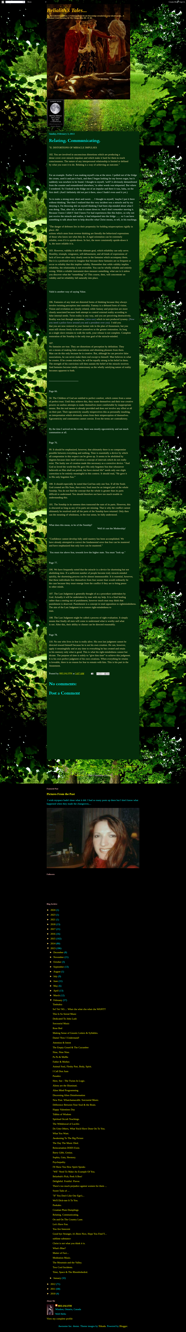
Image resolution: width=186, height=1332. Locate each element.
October (57, 962)
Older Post (130, 766)
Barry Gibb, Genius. (63, 1152)
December (58, 952)
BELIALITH (65, 1305)
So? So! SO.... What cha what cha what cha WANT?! (79, 1009)
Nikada (102, 1326)
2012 (53, 1284)
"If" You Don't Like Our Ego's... (68, 1195)
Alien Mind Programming (65, 1090)
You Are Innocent (61, 1229)
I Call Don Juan (60, 1071)
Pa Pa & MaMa (60, 1057)
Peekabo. (57, 1205)
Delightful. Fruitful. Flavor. (66, 1181)
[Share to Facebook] (105, 673)
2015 (53, 938)
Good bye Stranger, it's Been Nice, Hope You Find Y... (80, 1233)
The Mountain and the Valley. (67, 1262)
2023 (53, 914)
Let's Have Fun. (60, 1224)
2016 (53, 933)
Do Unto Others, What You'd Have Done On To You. (79, 1128)
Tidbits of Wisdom (62, 1114)
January (57, 1278)
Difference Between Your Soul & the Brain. (74, 1104)
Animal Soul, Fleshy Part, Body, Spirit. (72, 1066)
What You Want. (61, 1133)
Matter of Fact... (61, 1253)
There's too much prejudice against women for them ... (80, 1186)
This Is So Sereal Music (64, 1014)
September (59, 966)
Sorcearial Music (61, 1023)
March (56, 995)
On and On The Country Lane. (68, 1219)
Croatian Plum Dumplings (66, 1210)
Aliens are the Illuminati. (65, 1085)
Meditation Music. (62, 1257)
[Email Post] (92, 673)
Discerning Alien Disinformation (69, 1095)
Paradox (57, 1076)
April (56, 990)
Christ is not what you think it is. (69, 1243)
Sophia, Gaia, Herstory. (64, 1157)
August (57, 971)
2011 (53, 1288)
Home (93, 766)
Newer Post (56, 766)
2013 (53, 948)
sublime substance (62, 1238)
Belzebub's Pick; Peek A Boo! (67, 1176)
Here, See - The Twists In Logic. (69, 1080)
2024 (53, 910)
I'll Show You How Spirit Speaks (69, 1167)
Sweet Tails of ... (61, 1190)
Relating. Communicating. (66, 1214)
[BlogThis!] (100, 673)
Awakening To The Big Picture (68, 1138)
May (56, 985)
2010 (53, 1293)
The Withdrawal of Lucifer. (66, 1123)
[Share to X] (103, 673)
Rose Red (57, 1028)
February (58, 1000)
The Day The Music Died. (66, 1143)
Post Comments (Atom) (100, 775)
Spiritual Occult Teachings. (66, 1119)
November (58, 957)
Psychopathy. (59, 1162)
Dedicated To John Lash (65, 1018)
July (55, 976)
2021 (53, 919)
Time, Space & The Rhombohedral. (70, 1272)
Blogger (123, 1326)
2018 (53, 924)
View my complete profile (60, 1318)
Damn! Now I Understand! (66, 1037)
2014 (53, 943)
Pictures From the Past (61, 794)
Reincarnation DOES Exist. (66, 1147)
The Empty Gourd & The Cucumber (71, 1047)
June (56, 981)
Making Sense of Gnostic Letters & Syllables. (75, 1033)
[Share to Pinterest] (108, 673)
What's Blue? (59, 1248)
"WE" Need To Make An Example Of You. (74, 1171)
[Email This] (97, 673)
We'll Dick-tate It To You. (65, 1200)
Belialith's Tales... (67, 10)
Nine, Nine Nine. (61, 1052)
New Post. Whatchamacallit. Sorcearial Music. (76, 1100)
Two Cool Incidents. (63, 1267)
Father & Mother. (61, 1061)
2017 (53, 929)
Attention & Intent (62, 1042)
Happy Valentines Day (64, 1109)
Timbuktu (57, 1004)
